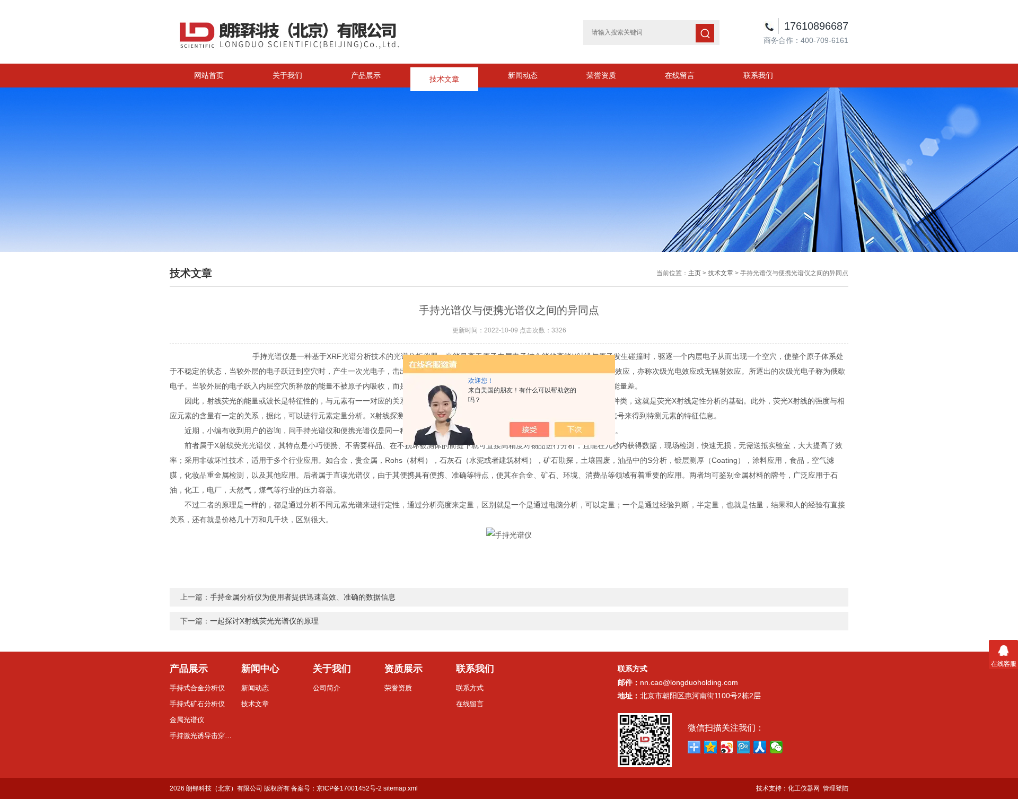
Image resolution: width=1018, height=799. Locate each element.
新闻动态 (523, 75)
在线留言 (680, 75)
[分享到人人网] (760, 747)
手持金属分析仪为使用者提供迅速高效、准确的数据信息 (303, 597)
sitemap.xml (400, 788)
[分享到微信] (776, 747)
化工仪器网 (804, 788)
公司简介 (326, 688)
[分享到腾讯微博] (743, 747)
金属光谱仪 (187, 720)
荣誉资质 (601, 75)
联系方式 (470, 688)
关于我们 (287, 75)
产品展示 (366, 75)
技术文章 (444, 75)
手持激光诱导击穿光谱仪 (201, 736)
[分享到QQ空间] (710, 747)
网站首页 (209, 75)
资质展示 (403, 668)
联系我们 (758, 75)
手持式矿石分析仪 (197, 704)
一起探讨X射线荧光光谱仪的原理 (264, 621)
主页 (694, 273)
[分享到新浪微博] (727, 747)
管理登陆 (835, 788)
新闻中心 (260, 668)
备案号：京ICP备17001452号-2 (336, 788)
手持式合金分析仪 (197, 688)
